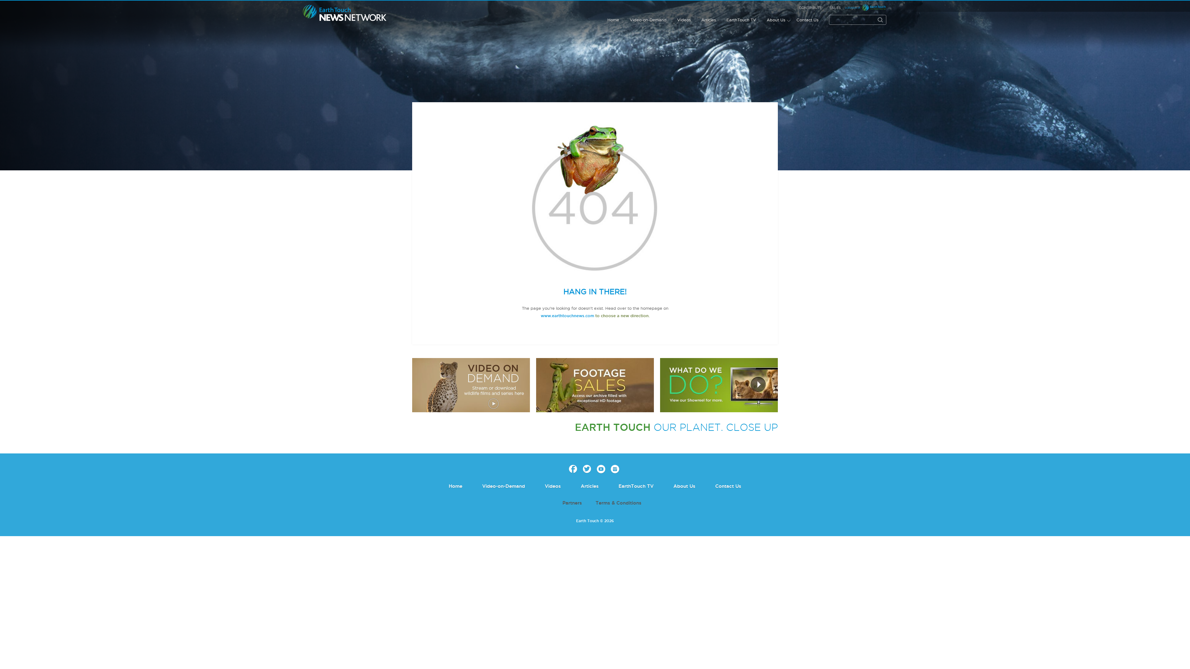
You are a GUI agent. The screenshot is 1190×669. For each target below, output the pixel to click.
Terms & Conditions (618, 502)
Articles (708, 20)
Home (613, 20)
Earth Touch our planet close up (344, 13)
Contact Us (807, 20)
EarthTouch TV (741, 20)
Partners (572, 502)
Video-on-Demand (648, 20)
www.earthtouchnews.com (567, 315)
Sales (835, 8)
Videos (684, 20)
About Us (776, 20)
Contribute (810, 8)
